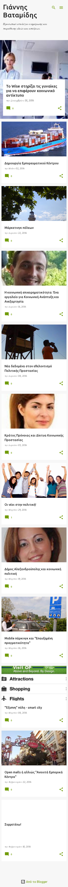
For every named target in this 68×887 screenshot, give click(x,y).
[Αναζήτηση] (53, 7)
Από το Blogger (36, 881)
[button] (59, 108)
